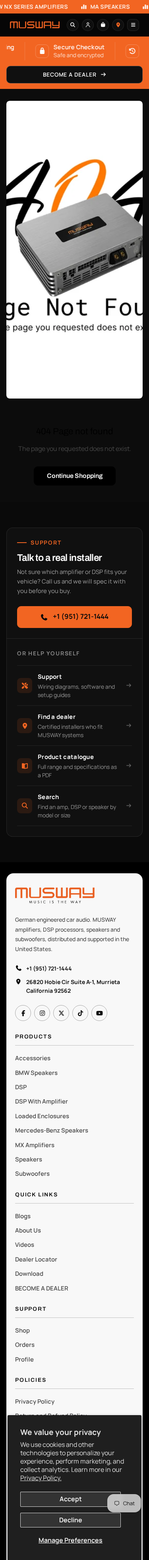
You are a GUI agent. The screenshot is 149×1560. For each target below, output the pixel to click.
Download (29, 1273)
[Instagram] (42, 1013)
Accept (71, 1499)
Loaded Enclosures (42, 1116)
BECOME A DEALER (41, 1288)
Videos (24, 1244)
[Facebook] (23, 1013)
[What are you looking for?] (73, 25)
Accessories (32, 1058)
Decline (70, 1520)
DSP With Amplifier (41, 1101)
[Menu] (133, 25)
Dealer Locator (36, 1259)
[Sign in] (88, 25)
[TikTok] (80, 1013)
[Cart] (103, 25)
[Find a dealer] (118, 25)
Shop (22, 1330)
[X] (61, 1013)
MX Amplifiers (34, 1145)
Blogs (23, 1216)
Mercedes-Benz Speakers (51, 1130)
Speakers (28, 1159)
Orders (25, 1344)
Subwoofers (32, 1173)
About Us (28, 1230)
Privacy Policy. (41, 1477)
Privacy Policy (34, 1401)
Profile (24, 1359)
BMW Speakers (36, 1073)
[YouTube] (99, 1013)
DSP (21, 1087)
